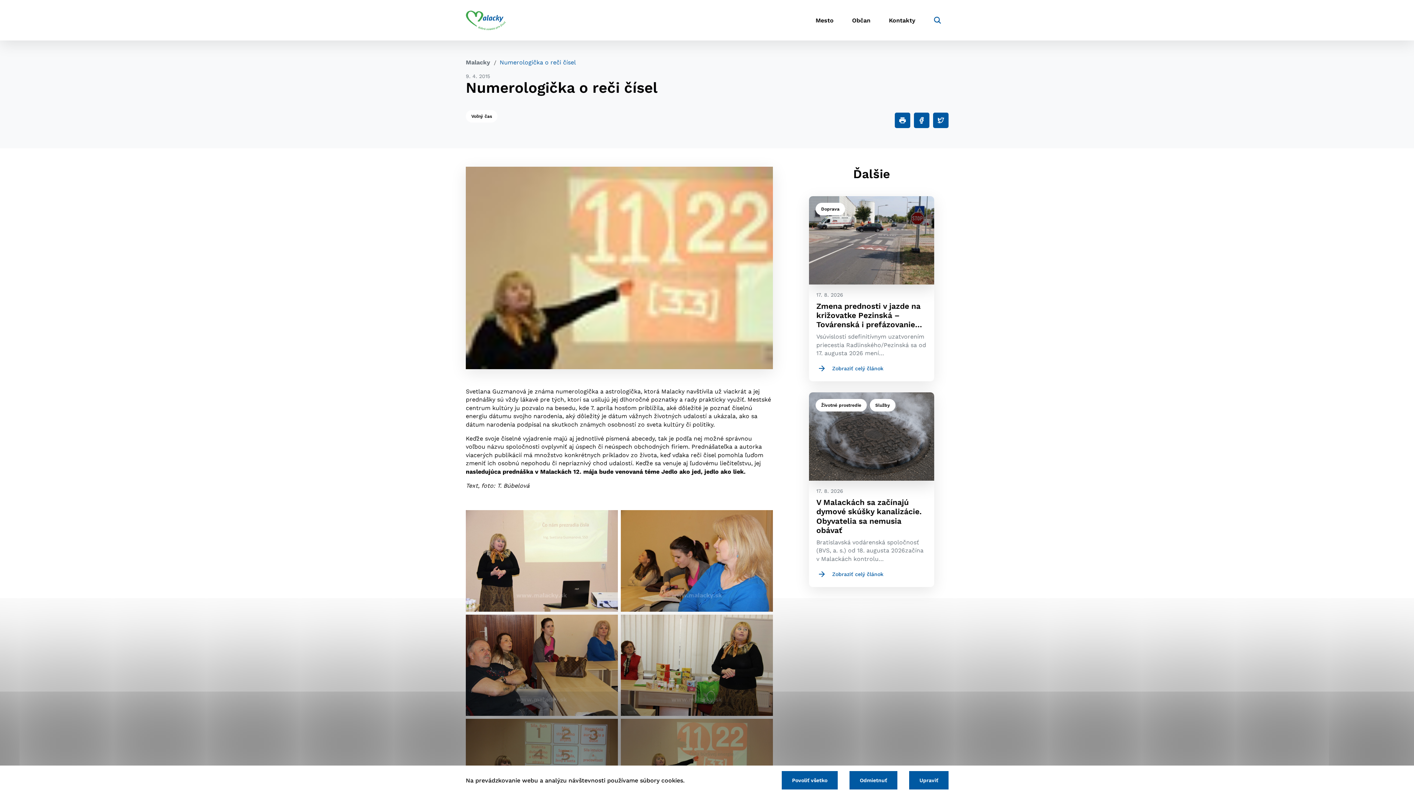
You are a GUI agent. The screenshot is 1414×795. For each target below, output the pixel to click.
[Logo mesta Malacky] (486, 20)
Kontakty (902, 20)
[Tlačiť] (902, 120)
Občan (861, 20)
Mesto (825, 20)
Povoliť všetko (809, 780)
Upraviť (928, 780)
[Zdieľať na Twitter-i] (941, 120)
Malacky (478, 62)
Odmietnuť (873, 780)
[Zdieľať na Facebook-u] (921, 120)
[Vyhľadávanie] (937, 20)
